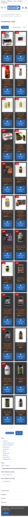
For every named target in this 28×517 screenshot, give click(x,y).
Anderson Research (8, 443)
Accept (6, 513)
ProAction (6, 453)
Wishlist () (4, 2)
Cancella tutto (10, 433)
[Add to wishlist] (6, 44)
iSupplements (7, 459)
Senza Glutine (7, 474)
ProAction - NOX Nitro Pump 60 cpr (7, 213)
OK (20, 433)
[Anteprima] (7, 46)
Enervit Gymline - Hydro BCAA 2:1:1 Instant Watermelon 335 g (7, 346)
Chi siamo (3, 1)
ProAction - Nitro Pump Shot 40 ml (20, 82)
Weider (5, 455)
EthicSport (6, 447)
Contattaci (20, 1)
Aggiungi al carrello (7, 59)
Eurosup (6, 449)
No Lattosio (6, 481)
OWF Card (9, 1)
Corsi (15, 1)
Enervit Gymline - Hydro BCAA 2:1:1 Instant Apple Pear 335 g (7, 312)
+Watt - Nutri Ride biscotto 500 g (20, 115)
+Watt (5, 441)
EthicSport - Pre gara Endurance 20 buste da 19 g (7, 247)
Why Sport (6, 457)
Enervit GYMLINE (8, 445)
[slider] (1, 468)
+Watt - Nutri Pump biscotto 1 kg (7, 279)
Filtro (5, 27)
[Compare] (8, 44)
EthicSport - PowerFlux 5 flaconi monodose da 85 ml (21, 214)
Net (4, 451)
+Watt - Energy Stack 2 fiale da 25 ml (7, 115)
